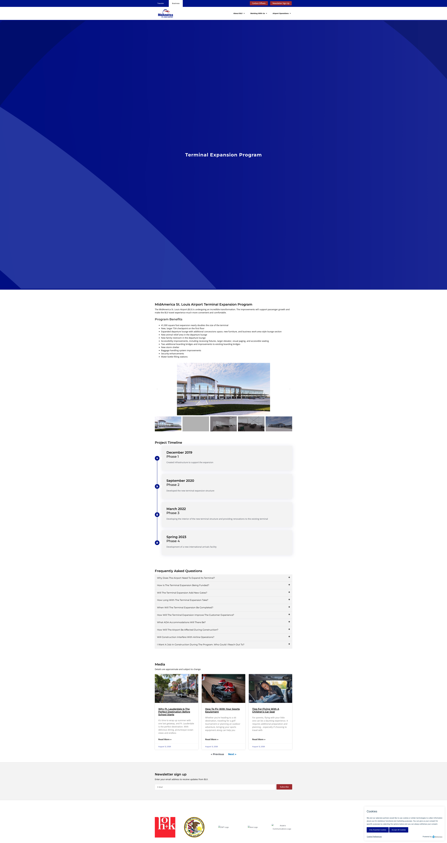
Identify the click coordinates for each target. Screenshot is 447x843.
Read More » (164, 739)
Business (175, 3)
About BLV (237, 13)
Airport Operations (281, 13)
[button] (157, 389)
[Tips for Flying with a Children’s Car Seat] (270, 688)
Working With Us (257, 13)
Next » (232, 754)
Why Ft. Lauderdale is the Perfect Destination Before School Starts (174, 712)
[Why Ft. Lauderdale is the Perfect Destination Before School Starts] (176, 688)
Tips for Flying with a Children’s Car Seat (265, 710)
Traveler (160, 3)
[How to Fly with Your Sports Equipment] (223, 688)
